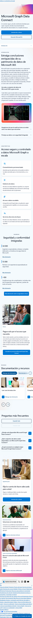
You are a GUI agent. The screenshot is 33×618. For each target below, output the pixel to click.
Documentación (9, 598)
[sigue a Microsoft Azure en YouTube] (28, 582)
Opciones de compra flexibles (10, 589)
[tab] (9, 373)
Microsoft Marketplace (23, 596)
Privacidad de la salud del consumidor (9, 613)
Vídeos (15, 602)
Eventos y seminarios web (12, 600)
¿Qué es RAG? (18, 607)
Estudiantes (3, 600)
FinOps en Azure (22, 589)
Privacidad (7, 615)
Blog (15, 598)
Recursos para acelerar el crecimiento (21, 591)
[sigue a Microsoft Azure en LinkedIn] (25, 582)
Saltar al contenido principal (7, 1)
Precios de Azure (18, 587)
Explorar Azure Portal (10, 581)
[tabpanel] (16, 392)
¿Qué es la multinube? (8, 604)
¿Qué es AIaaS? (20, 606)
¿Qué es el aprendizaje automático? (23, 604)
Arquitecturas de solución (6, 593)
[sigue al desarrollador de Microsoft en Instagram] (22, 582)
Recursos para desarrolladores (23, 598)
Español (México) (4, 609)
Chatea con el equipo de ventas (23, 616)
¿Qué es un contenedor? (9, 607)
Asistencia (15, 593)
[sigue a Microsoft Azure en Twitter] (19, 582)
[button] (16, 46)
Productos (11, 587)
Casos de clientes (4, 587)
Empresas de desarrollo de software (9, 596)
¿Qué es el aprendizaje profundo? (8, 606)
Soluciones (8, 591)
